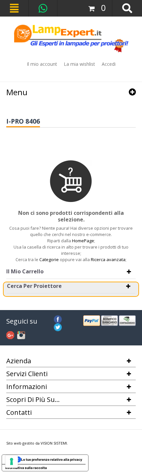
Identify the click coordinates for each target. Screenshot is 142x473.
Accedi (109, 64)
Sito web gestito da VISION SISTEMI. (37, 443)
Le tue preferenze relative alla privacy (51, 459)
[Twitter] (58, 326)
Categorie (49, 259)
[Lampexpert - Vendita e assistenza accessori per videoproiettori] (71, 38)
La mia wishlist (79, 64)
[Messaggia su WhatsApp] (43, 8)
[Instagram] (21, 334)
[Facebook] (58, 318)
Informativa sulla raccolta (26, 468)
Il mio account (42, 64)
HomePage (83, 241)
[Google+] (10, 334)
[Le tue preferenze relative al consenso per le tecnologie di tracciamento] (11, 461)
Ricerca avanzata (108, 259)
